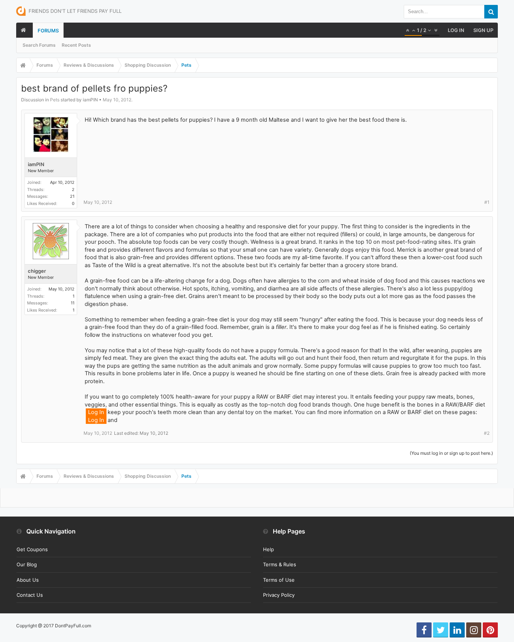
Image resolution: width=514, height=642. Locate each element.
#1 (487, 202)
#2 (487, 433)
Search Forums (39, 45)
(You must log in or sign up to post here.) (451, 453)
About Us (28, 580)
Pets (54, 99)
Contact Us (30, 595)
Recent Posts (76, 45)
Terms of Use (279, 580)
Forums (48, 31)
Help (268, 549)
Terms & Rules (279, 564)
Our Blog (27, 564)
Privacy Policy (279, 595)
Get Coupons (32, 549)
